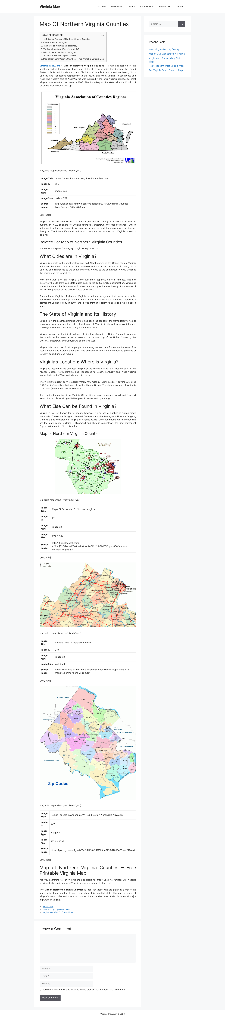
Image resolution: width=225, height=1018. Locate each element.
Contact (179, 6)
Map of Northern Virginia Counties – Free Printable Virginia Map (73, 59)
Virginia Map (50, 6)
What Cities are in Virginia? (55, 42)
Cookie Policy (146, 6)
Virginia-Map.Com (50, 65)
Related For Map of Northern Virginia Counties (69, 39)
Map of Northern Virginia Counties (61, 56)
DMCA (132, 6)
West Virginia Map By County (164, 49)
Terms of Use (164, 6)
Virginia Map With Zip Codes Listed (58, 912)
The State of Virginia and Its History (60, 46)
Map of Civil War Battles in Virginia (167, 53)
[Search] (181, 24)
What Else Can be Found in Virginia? (60, 52)
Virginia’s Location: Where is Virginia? (61, 49)
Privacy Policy (117, 6)
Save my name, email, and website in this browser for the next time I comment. (84, 989)
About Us (101, 6)
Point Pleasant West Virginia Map (166, 66)
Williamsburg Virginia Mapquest (56, 909)
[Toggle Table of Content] (101, 35)
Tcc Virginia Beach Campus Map (166, 70)
